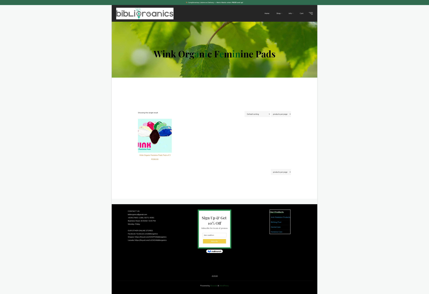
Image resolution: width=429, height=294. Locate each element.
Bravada (213, 285)
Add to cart (156, 135)
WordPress (223, 285)
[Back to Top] (420, 285)
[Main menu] (311, 13)
